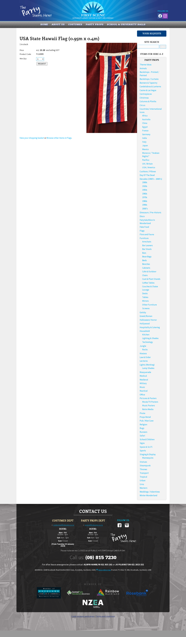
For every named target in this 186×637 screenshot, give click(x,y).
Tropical (143, 476)
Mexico (145, 149)
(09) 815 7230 (100, 557)
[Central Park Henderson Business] (78, 598)
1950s (144, 189)
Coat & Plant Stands (151, 279)
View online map (104, 570)
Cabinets (146, 267)
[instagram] (127, 526)
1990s (144, 204)
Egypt (145, 127)
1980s (144, 201)
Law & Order (145, 357)
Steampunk (145, 465)
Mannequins (147, 457)
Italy (144, 141)
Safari (142, 435)
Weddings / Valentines (150, 491)
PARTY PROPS (95, 24)
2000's (145, 208)
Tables (145, 297)
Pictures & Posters (148, 398)
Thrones (143, 469)
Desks (145, 293)
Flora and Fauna (147, 234)
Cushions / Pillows (148, 171)
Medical (143, 375)
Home (44, 24)
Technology (147, 342)
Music (142, 387)
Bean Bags (146, 256)
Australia (146, 119)
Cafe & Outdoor (149, 271)
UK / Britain (147, 163)
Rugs (142, 428)
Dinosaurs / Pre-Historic (150, 212)
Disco (142, 216)
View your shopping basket (32, 138)
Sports (143, 450)
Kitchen (145, 334)
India (144, 138)
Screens (146, 308)
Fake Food (144, 227)
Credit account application (82, 616)
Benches (146, 264)
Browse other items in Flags (59, 138)
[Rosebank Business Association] (137, 598)
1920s (144, 186)
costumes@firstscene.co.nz (63, 525)
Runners (143, 432)
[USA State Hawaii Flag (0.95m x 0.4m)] (111, 132)
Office (142, 394)
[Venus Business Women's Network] (93, 607)
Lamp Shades (148, 368)
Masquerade (145, 372)
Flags (142, 230)
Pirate (142, 413)
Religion (143, 424)
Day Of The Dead (147, 175)
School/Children (147, 439)
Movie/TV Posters (150, 401)
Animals (143, 68)
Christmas (144, 97)
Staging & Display (148, 454)
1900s (144, 182)
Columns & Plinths (148, 101)
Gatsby (143, 312)
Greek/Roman (146, 316)
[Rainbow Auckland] (108, 598)
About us (58, 24)
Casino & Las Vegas (148, 90)
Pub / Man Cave (146, 420)
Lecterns (144, 361)
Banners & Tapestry (148, 82)
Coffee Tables (148, 282)
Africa (144, 115)
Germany (146, 134)
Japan (145, 145)
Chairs (145, 275)
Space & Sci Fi (146, 447)
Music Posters (148, 405)
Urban (142, 480)
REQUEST (42, 64)
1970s (144, 197)
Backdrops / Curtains (149, 79)
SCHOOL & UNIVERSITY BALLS (126, 24)
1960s (144, 193)
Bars (144, 253)
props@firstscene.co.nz (94, 525)
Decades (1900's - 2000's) (151, 179)
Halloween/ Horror (148, 319)
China (144, 123)
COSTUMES (75, 24)
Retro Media (147, 409)
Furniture (144, 238)
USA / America (148, 167)
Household (145, 331)
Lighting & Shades (150, 338)
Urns (142, 484)
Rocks (145, 349)
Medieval (144, 379)
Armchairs (146, 241)
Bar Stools (147, 249)
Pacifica (145, 160)
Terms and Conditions (105, 616)
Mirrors (145, 301)
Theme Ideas (145, 64)
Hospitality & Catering (150, 327)
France (145, 130)
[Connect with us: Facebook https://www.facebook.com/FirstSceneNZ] (160, 15)
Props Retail (145, 417)
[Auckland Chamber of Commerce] (49, 598)
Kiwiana (143, 353)
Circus (142, 105)
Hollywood (145, 323)
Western (143, 488)
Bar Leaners (147, 245)
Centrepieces (146, 94)
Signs (142, 443)
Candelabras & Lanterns (150, 86)
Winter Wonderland (148, 495)
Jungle (143, 346)
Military (143, 383)
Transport (144, 473)
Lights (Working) (147, 364)
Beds (144, 260)
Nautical (144, 390)
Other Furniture (149, 304)
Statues (143, 461)
